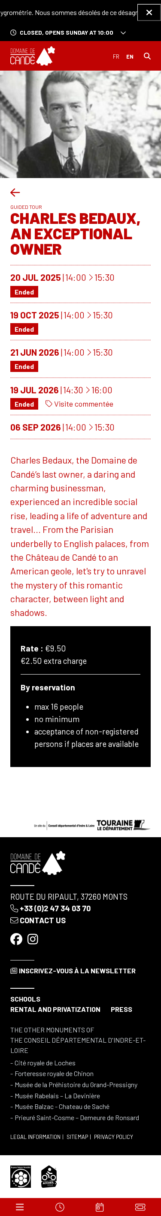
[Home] (32, 56)
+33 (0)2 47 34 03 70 (55, 908)
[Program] (99, 1207)
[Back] (15, 192)
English (130, 57)
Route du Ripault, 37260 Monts (69, 896)
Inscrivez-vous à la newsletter (77, 970)
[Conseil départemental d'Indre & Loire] (92, 824)
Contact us (43, 920)
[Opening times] (59, 1207)
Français (116, 57)
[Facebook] (17, 939)
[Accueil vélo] (49, 1175)
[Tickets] (140, 1207)
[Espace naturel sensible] (20, 1175)
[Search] (147, 56)
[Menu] (19, 1207)
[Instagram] (33, 939)
